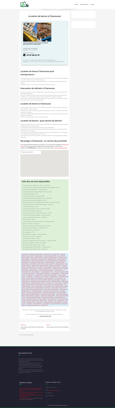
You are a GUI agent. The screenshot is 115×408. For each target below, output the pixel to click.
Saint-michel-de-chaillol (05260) (33, 297)
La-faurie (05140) (58, 270)
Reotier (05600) (39, 287)
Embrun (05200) (41, 263)
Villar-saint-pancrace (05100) (32, 305)
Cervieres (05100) (42, 259)
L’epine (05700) (33, 268)
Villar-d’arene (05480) (55, 303)
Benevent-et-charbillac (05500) (51, 257)
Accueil (76, 4)
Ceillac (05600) (33, 259)
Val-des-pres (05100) (48, 302)
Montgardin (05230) (35, 281)
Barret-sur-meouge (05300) (36, 257)
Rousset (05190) (25, 289)
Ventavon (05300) (37, 303)
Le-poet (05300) (38, 278)
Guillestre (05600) (48, 267)
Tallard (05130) (60, 300)
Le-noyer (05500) (30, 278)
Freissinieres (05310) (31, 267)
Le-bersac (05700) (45, 276)
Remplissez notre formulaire (25, 398)
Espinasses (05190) (59, 263)
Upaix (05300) (39, 302)
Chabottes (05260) (51, 259)
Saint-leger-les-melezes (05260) (48, 295)
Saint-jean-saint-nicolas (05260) (47, 294)
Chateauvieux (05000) (50, 262)
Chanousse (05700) (26, 260)
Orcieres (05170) (49, 283)
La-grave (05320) (36, 271)
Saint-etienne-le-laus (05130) (49, 292)
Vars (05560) (29, 303)
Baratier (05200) (25, 257)
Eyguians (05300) (44, 265)
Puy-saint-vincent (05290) (37, 286)
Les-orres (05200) (59, 278)
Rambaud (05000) (59, 286)
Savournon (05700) (26, 300)
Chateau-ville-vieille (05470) (37, 260)
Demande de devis (84, 4)
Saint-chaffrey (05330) (37, 291)
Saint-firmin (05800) (61, 292)
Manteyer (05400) (42, 279)
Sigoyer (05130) (43, 300)
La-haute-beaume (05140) (47, 271)
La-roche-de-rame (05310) (28, 273)
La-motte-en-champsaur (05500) (61, 271)
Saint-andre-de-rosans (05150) (52, 289)
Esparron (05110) (50, 263)
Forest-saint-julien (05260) (55, 265)
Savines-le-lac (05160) (63, 298)
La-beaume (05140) (33, 270)
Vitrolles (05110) (44, 305)
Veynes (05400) (45, 303)
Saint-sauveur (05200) (31, 298)
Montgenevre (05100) (46, 281)
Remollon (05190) (30, 287)
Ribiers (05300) (47, 287)
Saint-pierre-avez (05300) (47, 297)
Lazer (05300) (36, 276)
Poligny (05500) (38, 284)
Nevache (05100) (26, 283)
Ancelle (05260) (55, 254)
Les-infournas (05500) (48, 278)
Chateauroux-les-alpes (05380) (37, 262)
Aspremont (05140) (39, 255)
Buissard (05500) (25, 259)
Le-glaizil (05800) (54, 276)
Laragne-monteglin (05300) (50, 275)
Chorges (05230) (25, 263)
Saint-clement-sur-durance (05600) (51, 291)
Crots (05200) (33, 263)
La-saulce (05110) (30, 275)
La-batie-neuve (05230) (57, 268)
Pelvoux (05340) (30, 284)
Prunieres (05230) (47, 284)
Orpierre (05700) (58, 283)
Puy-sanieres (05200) (49, 286)
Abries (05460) (25, 254)
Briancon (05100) (63, 257)
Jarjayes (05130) (56, 267)
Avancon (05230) (61, 255)
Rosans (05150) (62, 287)
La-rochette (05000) (54, 273)
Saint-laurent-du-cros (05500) (33, 295)
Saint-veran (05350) (41, 298)
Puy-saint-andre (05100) (57, 284)
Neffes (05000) (64, 281)
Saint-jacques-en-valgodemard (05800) (30, 294)
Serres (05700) (35, 300)
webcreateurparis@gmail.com (54, 390)
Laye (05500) (29, 276)
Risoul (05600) (55, 287)
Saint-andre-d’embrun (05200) (37, 289)
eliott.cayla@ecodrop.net (61, 148)
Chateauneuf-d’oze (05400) (51, 260)
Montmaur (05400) (56, 281)
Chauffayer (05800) (60, 262)
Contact (92, 4)
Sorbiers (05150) (52, 300)
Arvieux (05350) (29, 255)
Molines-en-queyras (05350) (54, 279)
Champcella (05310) (61, 259)
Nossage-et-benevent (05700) (38, 283)
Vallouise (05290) (58, 302)
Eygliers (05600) (35, 265)
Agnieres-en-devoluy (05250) (36, 254)
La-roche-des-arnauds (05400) (42, 273)
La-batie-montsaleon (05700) (44, 268)
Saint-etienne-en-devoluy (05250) (33, 292)
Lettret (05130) (34, 279)
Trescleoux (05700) (30, 302)
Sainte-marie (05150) (52, 298)
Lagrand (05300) (39, 275)
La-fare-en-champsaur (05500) (46, 270)
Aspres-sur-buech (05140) (50, 255)
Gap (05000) (39, 267)
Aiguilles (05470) (47, 254)
